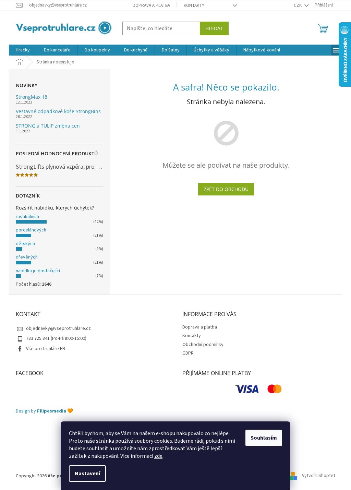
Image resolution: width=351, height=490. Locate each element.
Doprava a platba (151, 5)
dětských (25, 243)
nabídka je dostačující (38, 270)
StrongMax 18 (31, 96)
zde (158, 456)
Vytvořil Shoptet (318, 476)
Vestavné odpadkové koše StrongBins (58, 111)
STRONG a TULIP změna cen (48, 125)
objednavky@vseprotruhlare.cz (58, 328)
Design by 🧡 (44, 411)
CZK (298, 5)
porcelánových (31, 230)
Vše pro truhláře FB (45, 348)
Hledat (214, 28)
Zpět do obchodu (226, 189)
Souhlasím (264, 438)
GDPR (188, 353)
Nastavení (87, 473)
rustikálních (27, 216)
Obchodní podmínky (202, 344)
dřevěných (27, 257)
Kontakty (194, 5)
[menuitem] (23, 50)
